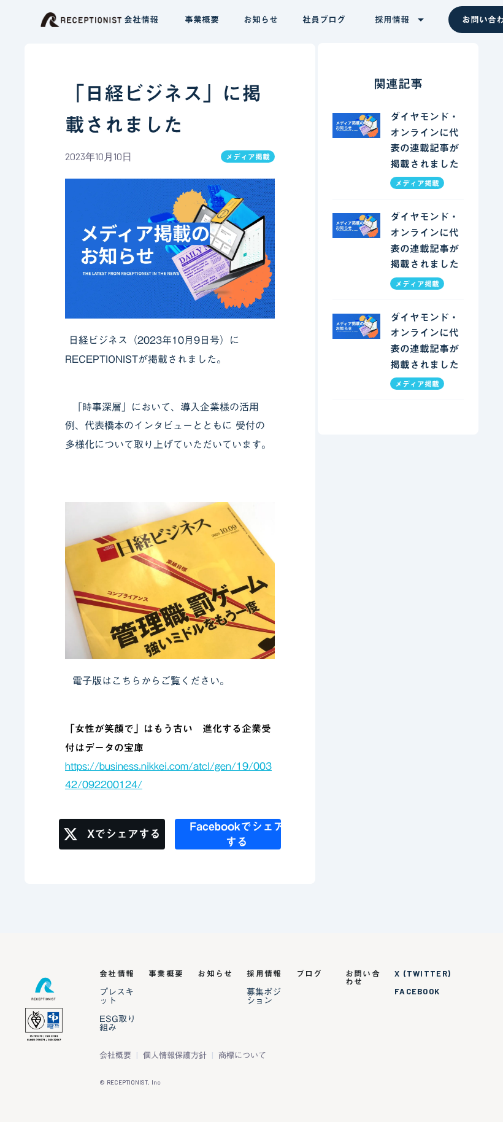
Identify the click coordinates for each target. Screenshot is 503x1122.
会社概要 (115, 1055)
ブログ (309, 974)
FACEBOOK (417, 992)
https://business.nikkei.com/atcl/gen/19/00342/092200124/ (168, 775)
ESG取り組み (117, 1023)
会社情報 (116, 974)
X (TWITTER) (422, 974)
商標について (242, 1055)
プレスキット (116, 996)
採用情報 (264, 974)
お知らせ (215, 974)
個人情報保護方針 (175, 1055)
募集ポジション (264, 996)
